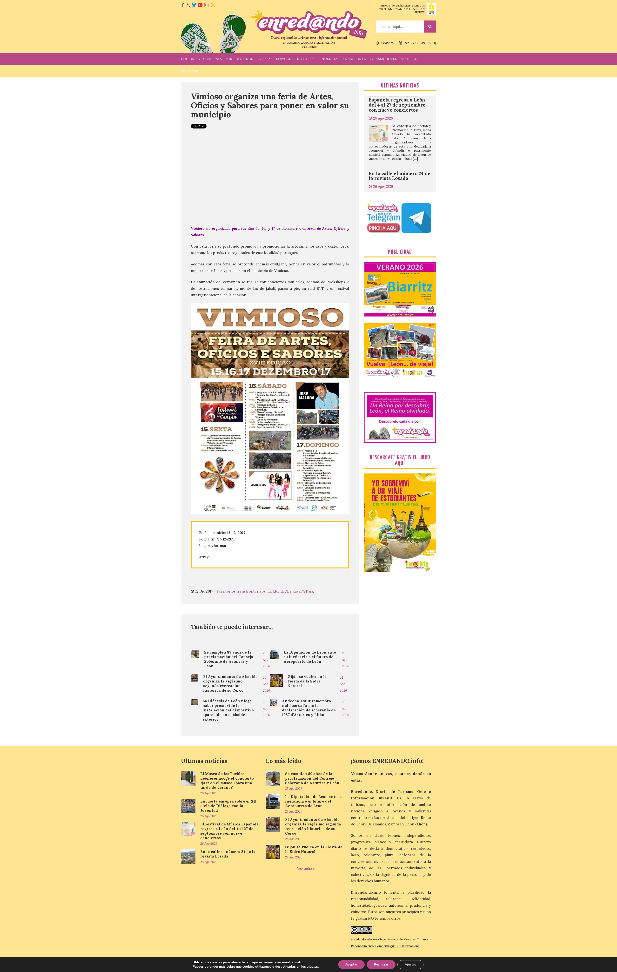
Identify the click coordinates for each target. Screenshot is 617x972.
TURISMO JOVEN (383, 59)
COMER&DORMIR (217, 59)
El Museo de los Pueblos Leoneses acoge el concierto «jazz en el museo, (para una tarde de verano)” (227, 780)
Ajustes (410, 964)
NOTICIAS (305, 59)
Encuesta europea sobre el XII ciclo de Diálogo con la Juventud (228, 806)
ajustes (312, 967)
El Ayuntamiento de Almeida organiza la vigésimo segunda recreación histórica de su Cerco (230, 683)
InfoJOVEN (190, 71)
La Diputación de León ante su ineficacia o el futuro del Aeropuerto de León (310, 657)
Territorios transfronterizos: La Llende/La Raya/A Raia (265, 591)
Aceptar (351, 964)
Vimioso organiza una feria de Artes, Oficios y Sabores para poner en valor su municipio (270, 105)
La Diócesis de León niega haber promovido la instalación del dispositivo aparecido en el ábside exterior (228, 710)
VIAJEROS (409, 59)
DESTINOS (244, 59)
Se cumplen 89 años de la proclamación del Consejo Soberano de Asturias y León (228, 659)
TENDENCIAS (328, 59)
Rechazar (381, 964)
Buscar (430, 26)
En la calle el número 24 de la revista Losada (399, 128)
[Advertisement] (270, 182)
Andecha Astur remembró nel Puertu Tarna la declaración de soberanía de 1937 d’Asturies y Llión (309, 708)
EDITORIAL (190, 59)
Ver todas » (306, 869)
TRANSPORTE (354, 59)
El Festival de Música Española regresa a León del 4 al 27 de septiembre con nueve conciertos (229, 831)
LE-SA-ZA (264, 59)
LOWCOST (285, 59)
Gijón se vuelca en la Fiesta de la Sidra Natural (307, 681)
